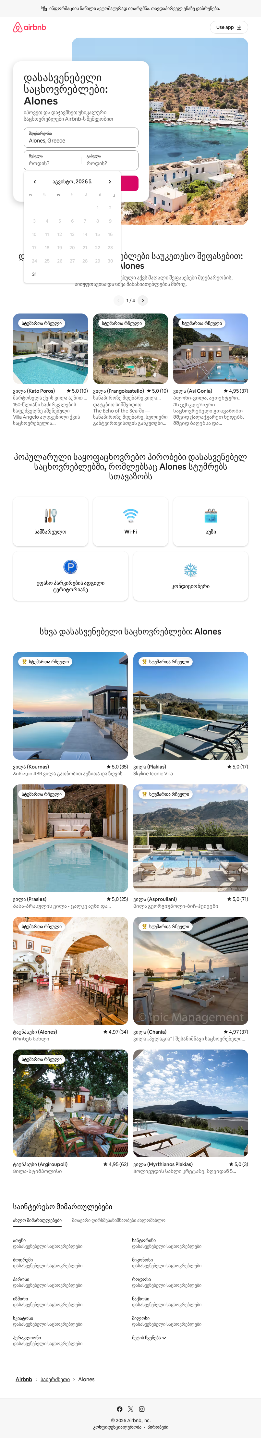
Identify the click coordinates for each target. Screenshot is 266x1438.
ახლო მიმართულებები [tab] (37, 1220)
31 (34, 274)
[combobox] (81, 140)
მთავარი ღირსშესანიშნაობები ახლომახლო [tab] (118, 1220)
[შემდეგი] (143, 300)
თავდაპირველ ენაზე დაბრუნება (185, 8)
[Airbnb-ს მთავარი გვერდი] (29, 27)
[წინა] (119, 300)
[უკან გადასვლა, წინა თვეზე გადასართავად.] (35, 182)
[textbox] (52, 163)
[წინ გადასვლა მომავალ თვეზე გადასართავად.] (110, 182)
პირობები (158, 1427)
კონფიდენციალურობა (117, 1427)
